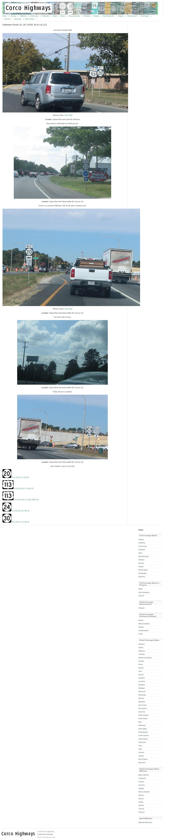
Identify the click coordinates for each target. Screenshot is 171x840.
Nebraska (141, 702)
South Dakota (143, 739)
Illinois (140, 664)
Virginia (141, 756)
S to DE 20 (29, 488)
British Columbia (144, 624)
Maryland (141, 685)
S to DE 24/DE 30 (31, 500)
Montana (87, 16)
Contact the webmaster (45, 834)
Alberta (140, 620)
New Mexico (142, 708)
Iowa (140, 671)
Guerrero (141, 785)
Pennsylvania (143, 732)
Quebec (141, 627)
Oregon (121, 16)
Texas (140, 746)
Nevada (97, 16)
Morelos (141, 795)
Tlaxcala (141, 809)
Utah (140, 749)
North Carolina (143, 715)
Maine (62, 16)
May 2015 (68, 115)
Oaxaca (141, 799)
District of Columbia (145, 658)
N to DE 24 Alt (19, 488)
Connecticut (34, 16)
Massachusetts (74, 16)
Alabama (141, 644)
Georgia (141, 661)
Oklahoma (141, 725)
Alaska (140, 647)
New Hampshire (109, 16)
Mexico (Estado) (143, 792)
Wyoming (18, 19)
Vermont (7, 19)
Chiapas (141, 782)
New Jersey (142, 705)
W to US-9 (15, 477)
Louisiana (141, 681)
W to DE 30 (25, 511)
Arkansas (141, 651)
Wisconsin (141, 763)
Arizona (14, 16)
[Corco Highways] (80, 14)
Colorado (141, 654)
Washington (145, 16)
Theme (39, 837)
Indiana (141, 668)
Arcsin (53, 837)
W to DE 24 (16, 522)
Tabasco (141, 805)
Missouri (141, 698)
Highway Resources (145, 822)
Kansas (141, 675)
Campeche (142, 778)
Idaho (55, 16)
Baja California (143, 775)
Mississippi (142, 695)
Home (5, 16)
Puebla (140, 802)
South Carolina (143, 735)
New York (141, 712)
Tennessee (142, 742)
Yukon (140, 634)
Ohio (140, 722)
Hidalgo (141, 788)
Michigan (141, 688)
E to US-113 (24, 477)
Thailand (141, 608)
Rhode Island (132, 16)
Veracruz (141, 812)
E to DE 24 (25, 522)
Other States (30, 19)
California (23, 16)
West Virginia (142, 759)
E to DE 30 (16, 511)
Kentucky (141, 678)
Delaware (46, 16)
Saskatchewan (143, 630)
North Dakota (142, 719)
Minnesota (142, 691)
